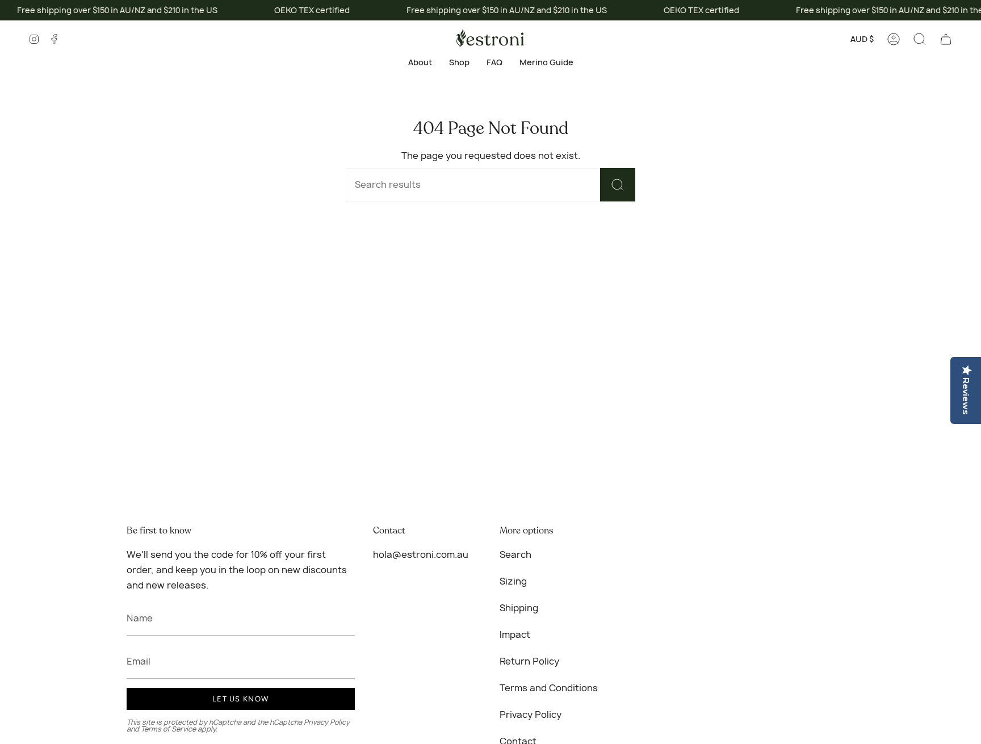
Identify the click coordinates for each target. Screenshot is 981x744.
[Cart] (946, 39)
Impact (515, 634)
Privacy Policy (327, 722)
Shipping (519, 608)
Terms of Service (168, 729)
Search (515, 554)
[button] (920, 39)
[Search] (617, 184)
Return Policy (529, 661)
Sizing (513, 581)
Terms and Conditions (549, 688)
